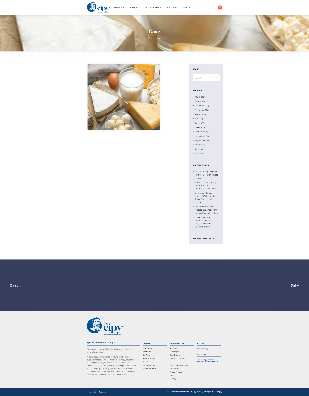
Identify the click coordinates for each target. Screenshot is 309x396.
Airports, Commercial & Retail (153, 362)
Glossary (173, 379)
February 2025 (201, 132)
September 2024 (202, 140)
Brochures (173, 362)
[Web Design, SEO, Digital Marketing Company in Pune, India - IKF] (221, 391)
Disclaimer (103, 392)
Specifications (175, 355)
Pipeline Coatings (149, 358)
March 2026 (200, 97)
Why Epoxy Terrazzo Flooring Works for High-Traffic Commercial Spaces (206, 198)
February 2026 (201, 101)
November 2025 (202, 110)
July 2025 (199, 119)
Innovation (173, 348)
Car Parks (146, 355)
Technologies (174, 352)
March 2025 (200, 127)
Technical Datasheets (177, 358)
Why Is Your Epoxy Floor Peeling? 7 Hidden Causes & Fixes (206, 175)
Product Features (176, 372)
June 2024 (199, 153)
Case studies (174, 369)
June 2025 (199, 123)
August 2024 (200, 145)
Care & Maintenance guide (179, 365)
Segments (118, 7)
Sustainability (172, 7)
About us (200, 343)
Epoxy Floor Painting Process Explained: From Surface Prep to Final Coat (206, 210)
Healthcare (147, 352)
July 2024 (199, 149)
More (185, 7)
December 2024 (202, 136)
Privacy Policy (92, 392)
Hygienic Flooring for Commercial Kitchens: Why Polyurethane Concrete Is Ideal (204, 222)
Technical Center (152, 7)
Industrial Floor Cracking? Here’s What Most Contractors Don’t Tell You (206, 185)
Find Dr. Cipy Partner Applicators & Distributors (207, 361)
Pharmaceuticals (149, 365)
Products (133, 7)
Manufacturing (148, 348)
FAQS (172, 375)
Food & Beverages (149, 369)
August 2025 (200, 114)
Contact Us (201, 354)
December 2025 (202, 105)
